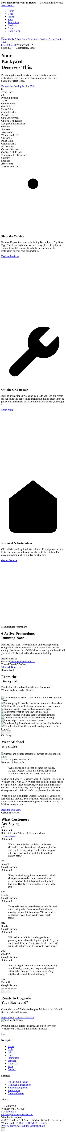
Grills (10, 13)
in (4, 1034)
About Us (13, 1063)
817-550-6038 (8, 45)
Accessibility (22, 1126)
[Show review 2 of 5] (5, 988)
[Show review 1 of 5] (2, 988)
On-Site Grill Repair (18, 1082)
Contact (12, 1069)
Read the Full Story (11, 809)
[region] (33, 713)
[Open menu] (2, 37)
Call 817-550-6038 (24, 1017)
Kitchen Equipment (17, 1087)
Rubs (10, 19)
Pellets (11, 16)
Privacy (5, 1126)
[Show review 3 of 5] (9, 988)
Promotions (13, 22)
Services (12, 25)
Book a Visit (14, 31)
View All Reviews (9, 836)
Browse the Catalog (11, 86)
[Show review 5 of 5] (15, 988)
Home (11, 11)
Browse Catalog (16, 1093)
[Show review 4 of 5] (12, 988)
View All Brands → (11, 667)
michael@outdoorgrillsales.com (17, 1114)
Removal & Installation (19, 1084)
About (11, 28)
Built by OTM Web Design (33, 1123)
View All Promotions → (22, 661)
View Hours (7, 5)
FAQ (10, 1066)
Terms (13, 1126)
